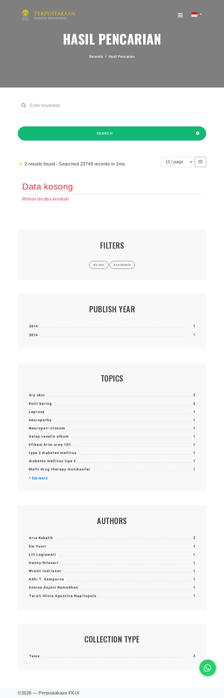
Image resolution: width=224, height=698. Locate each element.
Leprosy (37, 412)
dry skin (37, 395)
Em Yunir (37, 546)
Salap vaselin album (49, 436)
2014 (33, 335)
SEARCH (104, 133)
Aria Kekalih (41, 538)
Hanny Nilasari (43, 563)
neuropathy (40, 420)
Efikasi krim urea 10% (50, 445)
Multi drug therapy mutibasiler (60, 469)
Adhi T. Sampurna (46, 579)
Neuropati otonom (47, 428)
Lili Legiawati (42, 554)
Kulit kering (40, 404)
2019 (33, 326)
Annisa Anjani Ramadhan (53, 587)
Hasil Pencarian (122, 57)
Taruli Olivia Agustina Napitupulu (62, 596)
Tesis (34, 656)
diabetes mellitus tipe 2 (52, 461)
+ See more (38, 478)
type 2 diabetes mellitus (52, 453)
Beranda (96, 57)
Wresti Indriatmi (45, 571)
